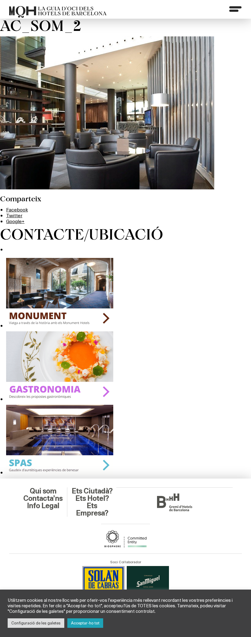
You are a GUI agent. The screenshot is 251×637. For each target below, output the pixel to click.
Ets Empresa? (92, 509)
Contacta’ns (42, 498)
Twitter (14, 215)
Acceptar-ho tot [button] (85, 623)
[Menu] (235, 9)
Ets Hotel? (92, 498)
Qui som (43, 491)
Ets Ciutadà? (92, 491)
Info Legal (43, 505)
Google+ (15, 221)
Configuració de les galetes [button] (36, 623)
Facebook (17, 209)
